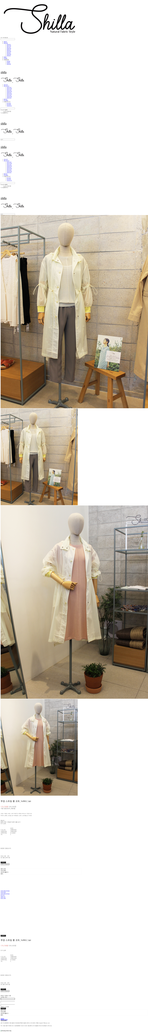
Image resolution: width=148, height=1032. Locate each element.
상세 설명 (3, 892)
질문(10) (3, 896)
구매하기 (3, 935)
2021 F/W (9, 46)
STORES (5, 58)
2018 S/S (9, 55)
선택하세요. (4, 831)
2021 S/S (9, 47)
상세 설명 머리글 (5, 890)
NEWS (5, 57)
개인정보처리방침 (4, 1019)
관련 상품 (3, 898)
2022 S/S (9, 44)
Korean (8, 61)
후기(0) (3, 895)
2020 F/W (9, 48)
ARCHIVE (6, 43)
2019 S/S (9, 52)
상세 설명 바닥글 (5, 893)
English (8, 62)
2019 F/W (9, 51)
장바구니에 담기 (5, 990)
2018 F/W (9, 54)
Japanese (9, 64)
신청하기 (3, 1008)
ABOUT (5, 41)
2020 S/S (9, 50)
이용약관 (2, 1018)
